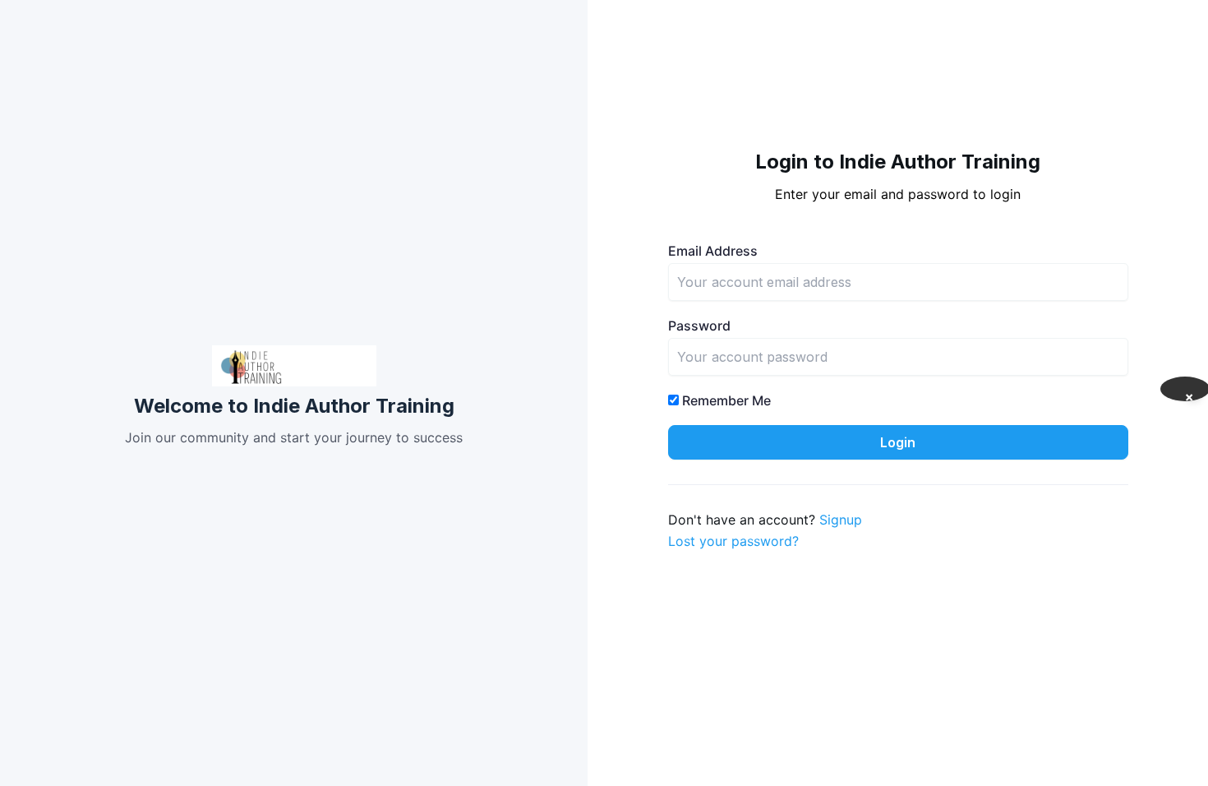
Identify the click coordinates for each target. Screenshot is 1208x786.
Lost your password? (733, 541)
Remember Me (725, 400)
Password (699, 325)
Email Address (713, 251)
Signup (840, 519)
